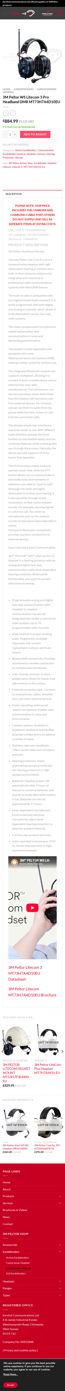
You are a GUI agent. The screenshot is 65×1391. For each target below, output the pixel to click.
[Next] (62, 1059)
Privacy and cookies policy (20, 1350)
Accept (10, 1385)
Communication (45, 150)
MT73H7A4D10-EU (34, 166)
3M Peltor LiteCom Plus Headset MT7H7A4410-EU (47, 1069)
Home (6, 89)
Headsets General (36, 154)
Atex (30, 163)
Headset (51, 163)
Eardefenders (23, 89)
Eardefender (40, 163)
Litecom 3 (17, 166)
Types (6, 1295)
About (7, 1189)
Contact (8, 1224)
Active (23, 163)
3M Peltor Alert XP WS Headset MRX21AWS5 (16, 1147)
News (6, 1217)
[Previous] (3, 1059)
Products (8, 1196)
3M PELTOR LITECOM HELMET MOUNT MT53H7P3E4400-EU (16, 1073)
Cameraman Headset (18, 1262)
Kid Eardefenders (16, 1273)
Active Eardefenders (25, 150)
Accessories (10, 1244)
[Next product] (6, 113)
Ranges (7, 1288)
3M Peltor (13, 163)
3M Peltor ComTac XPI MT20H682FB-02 (47, 1147)
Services (8, 1203)
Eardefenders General (14, 154)
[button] (5, 13)
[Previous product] (13, 113)
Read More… (10, 1374)
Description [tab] (14, 194)
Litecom (19, 157)
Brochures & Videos (15, 1210)
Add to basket (35, 134)
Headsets (8, 1281)
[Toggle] (60, 1196)
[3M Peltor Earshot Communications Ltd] (22, 13)
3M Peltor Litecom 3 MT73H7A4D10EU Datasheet (25, 973)
